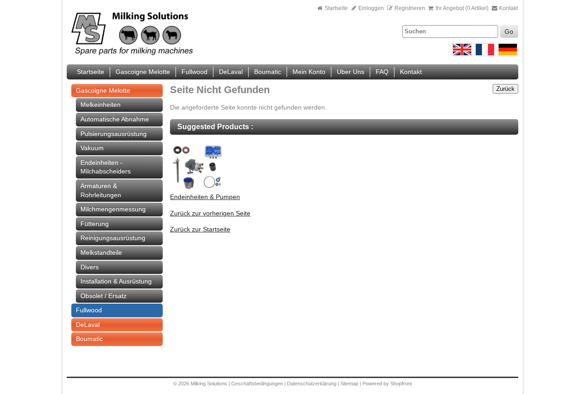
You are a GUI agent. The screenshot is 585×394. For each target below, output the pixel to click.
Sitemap (350, 383)
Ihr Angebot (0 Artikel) (462, 8)
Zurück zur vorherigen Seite (210, 213)
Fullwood (194, 71)
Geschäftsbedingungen (257, 383)
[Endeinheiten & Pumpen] (197, 190)
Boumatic (267, 71)
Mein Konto (308, 71)
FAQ (382, 71)
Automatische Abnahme (114, 119)
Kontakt (508, 8)
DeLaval (231, 71)
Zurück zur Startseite (200, 229)
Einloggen (370, 8)
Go (509, 31)
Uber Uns (350, 71)
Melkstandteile (101, 252)
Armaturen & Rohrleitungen (100, 190)
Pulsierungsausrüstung (113, 133)
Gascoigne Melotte (143, 71)
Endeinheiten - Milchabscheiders (105, 167)
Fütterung (94, 223)
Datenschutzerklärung (311, 383)
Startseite (336, 8)
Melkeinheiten (100, 104)
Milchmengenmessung (113, 209)
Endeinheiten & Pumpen (205, 196)
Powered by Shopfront (387, 383)
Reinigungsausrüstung (112, 238)
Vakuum (92, 148)
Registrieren (409, 8)
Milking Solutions (210, 383)
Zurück (505, 88)
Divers (89, 267)
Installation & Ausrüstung (116, 281)
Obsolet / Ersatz (103, 295)
